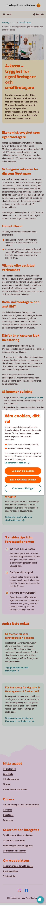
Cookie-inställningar (23, 488)
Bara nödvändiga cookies (23, 479)
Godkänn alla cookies (22, 471)
